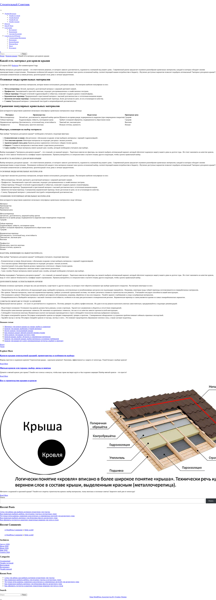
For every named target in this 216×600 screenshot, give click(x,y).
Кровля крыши (14, 42)
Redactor (15, 65)
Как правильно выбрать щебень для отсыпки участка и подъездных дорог (28, 514)
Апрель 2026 (5, 552)
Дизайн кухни (13, 20)
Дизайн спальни (14, 22)
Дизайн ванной (14, 17)
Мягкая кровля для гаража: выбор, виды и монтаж (25, 368)
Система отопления (15, 34)
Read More (4, 364)
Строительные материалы (17, 38)
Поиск (24, 54)
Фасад (11, 46)
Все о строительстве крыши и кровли (18, 380)
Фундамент (12, 48)
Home (2, 56)
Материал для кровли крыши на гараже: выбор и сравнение (27, 327)
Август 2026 (5, 544)
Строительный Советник (15, 4)
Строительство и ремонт (12, 36)
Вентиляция (13, 40)
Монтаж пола (13, 44)
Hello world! (29, 530)
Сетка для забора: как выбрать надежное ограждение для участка (25, 512)
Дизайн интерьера (10, 13)
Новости (7, 24)
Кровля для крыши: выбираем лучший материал (23, 329)
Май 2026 (3, 550)
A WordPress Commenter (13, 530)
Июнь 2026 (4, 548)
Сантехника (8, 28)
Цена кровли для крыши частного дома (19, 335)
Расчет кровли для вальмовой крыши (18, 331)
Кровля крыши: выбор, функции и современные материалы (27, 337)
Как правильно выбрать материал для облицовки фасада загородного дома (28, 518)
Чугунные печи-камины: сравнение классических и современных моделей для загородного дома (37, 516)
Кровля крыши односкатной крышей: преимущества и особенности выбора (37, 355)
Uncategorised (5, 561)
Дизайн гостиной (14, 15)
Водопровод (13, 30)
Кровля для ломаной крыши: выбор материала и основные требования (31, 339)
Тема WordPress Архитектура (108, 597)
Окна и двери (8, 26)
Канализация (13, 32)
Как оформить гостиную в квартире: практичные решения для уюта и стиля (29, 520)
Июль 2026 (4, 546)
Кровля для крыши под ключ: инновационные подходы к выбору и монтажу (33, 341)
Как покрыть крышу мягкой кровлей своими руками (24, 333)
